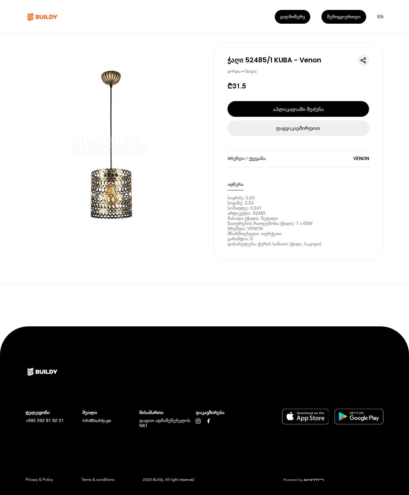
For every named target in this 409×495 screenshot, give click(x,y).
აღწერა (235, 184)
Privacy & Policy (39, 479)
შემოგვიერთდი (344, 16)
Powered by (293, 480)
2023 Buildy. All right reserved (168, 479)
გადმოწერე (292, 16)
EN (380, 16)
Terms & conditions (97, 479)
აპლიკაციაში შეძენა (298, 109)
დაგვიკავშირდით (298, 128)
